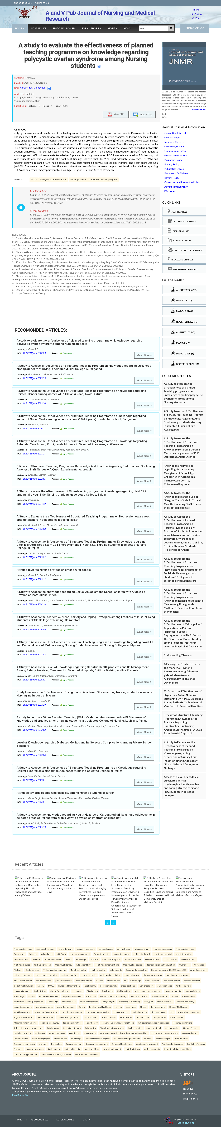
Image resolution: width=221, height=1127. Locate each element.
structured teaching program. (103, 179)
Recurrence (19, 954)
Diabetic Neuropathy (152, 975)
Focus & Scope (172, 137)
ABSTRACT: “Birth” (139, 996)
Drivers (68, 959)
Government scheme (49, 996)
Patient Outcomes (57, 1033)
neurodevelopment (112, 1049)
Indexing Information (185, 269)
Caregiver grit (108, 1001)
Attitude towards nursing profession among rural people (54, 570)
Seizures (33, 954)
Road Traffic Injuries (111, 959)
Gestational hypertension (25, 1054)
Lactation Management (72, 1012)
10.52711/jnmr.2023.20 (34, 705)
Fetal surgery (53, 1028)
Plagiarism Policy (173, 159)
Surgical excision (73, 1044)
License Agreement (175, 146)
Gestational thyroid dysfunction (56, 1054)
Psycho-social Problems (100, 1007)
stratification (126, 1017)
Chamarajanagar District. (69, 1017)
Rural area (91, 996)
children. (148, 1038)
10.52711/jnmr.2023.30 (34, 403)
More (111, 28)
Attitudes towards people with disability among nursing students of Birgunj (66, 792)
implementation (135, 1028)
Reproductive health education (161, 964)
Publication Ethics (174, 168)
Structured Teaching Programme (28, 1001)
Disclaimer (169, 191)
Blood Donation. (152, 980)
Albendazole (47, 954)
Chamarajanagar (121, 1012)
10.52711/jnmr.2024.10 (34, 504)
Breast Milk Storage (178, 1007)
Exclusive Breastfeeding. (98, 1012)
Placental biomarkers (182, 1022)
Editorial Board (64, 28)
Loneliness (131, 1007)
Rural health (107, 991)
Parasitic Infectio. (101, 954)
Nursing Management (80, 954)
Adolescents (116, 970)
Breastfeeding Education (46, 1012)
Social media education (136, 970)
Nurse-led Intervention (69, 985)
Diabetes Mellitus (69, 975)
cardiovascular (177, 1017)
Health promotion (98, 970)
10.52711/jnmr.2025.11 (34, 428)
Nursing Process (190, 1028)
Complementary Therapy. (177, 975)
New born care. (69, 1001)
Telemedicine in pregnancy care (28, 1028)
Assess (99, 980)
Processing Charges (181, 259)
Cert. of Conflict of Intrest (187, 250)
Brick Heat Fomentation (46, 975)
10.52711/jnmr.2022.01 (34, 479)
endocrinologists (152, 1049)
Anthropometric (183, 985)
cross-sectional (128, 985)
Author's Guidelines (184, 221)
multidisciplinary (132, 1049)
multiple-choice (140, 1012)
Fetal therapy (92, 1022)
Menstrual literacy (63, 964)
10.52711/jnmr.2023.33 (34, 378)
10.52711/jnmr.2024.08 (34, 529)
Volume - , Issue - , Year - (48, 105)
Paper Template (180, 231)
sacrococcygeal (163, 1038)
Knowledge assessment (189, 1012)
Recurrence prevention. (97, 1044)
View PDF (118, 114)
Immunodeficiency (35, 1049)
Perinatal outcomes (72, 1028)
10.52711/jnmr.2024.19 (34, 604)
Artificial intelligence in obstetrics (153, 1022)
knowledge (19, 996)
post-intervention (184, 954)
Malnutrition (40, 991)
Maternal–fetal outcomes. (86, 1054)
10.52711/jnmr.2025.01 (34, 679)
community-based (22, 991)
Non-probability (193, 991)
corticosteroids (106, 949)
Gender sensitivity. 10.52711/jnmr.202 (168, 970)
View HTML (145, 114)
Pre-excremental (159, 996)
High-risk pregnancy (50, 1022)
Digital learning (32, 970)
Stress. (143, 1007)
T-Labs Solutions (184, 1122)
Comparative (90, 1033)
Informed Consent (174, 141)
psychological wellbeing (129, 1001)
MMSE (51, 985)
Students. (18, 1049)
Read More (143, 355)
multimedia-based (141, 954)
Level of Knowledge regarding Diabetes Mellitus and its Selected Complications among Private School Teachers (84, 744)
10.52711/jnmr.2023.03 (34, 730)
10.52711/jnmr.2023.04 (34, 755)
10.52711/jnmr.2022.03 (32, 88)
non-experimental (173, 991)
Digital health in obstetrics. (112, 1028)
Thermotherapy (131, 975)
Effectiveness (113, 980)
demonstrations (21, 959)
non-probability (146, 985)
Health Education (46, 1017)
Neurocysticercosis (23, 949)
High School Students (23, 1017)
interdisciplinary (142, 949)
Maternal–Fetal (91, 1017)
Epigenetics (90, 1028)
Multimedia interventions (107, 964)
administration (124, 949)
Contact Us (42, 3)
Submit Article (195, 28)
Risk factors (92, 991)
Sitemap (87, 1119)
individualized (142, 1017)
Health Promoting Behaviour (127, 1038)
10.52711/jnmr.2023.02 (34, 654)
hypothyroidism (92, 1049)
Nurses (118, 1007)
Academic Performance (172, 1044)
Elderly (40, 985)
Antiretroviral (54, 1049)
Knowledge (81, 959)
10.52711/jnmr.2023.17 (34, 453)
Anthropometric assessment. (147, 991)
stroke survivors (164, 1001)
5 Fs (172, 1012)
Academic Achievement (147, 1044)
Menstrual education (132, 964)
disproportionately (108, 985)
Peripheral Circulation (110, 975)
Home (19, 28)
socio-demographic (89, 1001)
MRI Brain (61, 954)
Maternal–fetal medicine (25, 1022)
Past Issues (38, 28)
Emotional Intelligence (122, 1044)
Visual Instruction (53, 959)
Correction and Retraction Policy (182, 182)
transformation (109, 1017)
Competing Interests (175, 133)
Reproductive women (72, 996)
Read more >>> (199, 109)
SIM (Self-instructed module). (113, 996)
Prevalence (78, 991)
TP (125, 980)
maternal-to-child (72, 1049)
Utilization (40, 1033)
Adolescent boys (84, 964)
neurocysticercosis (45, 949)
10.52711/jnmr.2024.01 (34, 802)
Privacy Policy (171, 164)
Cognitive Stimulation (23, 985)
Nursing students (78, 179)
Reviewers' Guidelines (176, 173)
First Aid (36, 959)
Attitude (94, 959)
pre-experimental (172, 980)
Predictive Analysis (196, 1044)
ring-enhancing (66, 949)
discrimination (170, 959)
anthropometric (164, 985)
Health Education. (133, 959)
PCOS (34, 179)
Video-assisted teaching (55, 970)
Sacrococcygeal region (24, 1044)
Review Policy (171, 177)
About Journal (23, 3)
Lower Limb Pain (89, 975)
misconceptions (152, 959)
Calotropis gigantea (23, 975)
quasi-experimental (163, 954)
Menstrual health (78, 970)
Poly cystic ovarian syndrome (53, 179)
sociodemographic (44, 1007)
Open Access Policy (175, 150)
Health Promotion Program (98, 1038)
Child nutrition (123, 991)
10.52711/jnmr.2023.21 (34, 780)
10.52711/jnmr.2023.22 (34, 557)
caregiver (148, 1001)
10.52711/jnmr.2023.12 (34, 579)
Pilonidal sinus (181, 1038)
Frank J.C (30, 77)
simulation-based (121, 954)
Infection (43, 1044)
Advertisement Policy (176, 186)
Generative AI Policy (175, 155)
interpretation (159, 1017)
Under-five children (59, 991)
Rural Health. (90, 985)
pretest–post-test (192, 980)
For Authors (90, 28)
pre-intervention (43, 980)
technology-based (42, 964)
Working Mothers (22, 1012)
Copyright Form (181, 240)
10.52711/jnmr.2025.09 (34, 629)
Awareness (184, 964)
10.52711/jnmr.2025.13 (34, 827)
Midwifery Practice (22, 1033)
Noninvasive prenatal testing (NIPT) (118, 1022)
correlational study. (185, 1001)
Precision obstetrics (72, 1022)
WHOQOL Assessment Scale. (164, 1033)
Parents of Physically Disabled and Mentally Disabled (123, 1033)
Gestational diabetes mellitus (177, 1049)
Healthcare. (74, 1033)
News (127, 28)
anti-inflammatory (198, 970)
